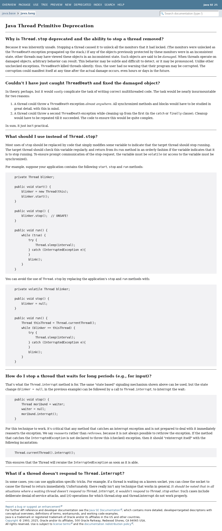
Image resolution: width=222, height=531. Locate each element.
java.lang (28, 13)
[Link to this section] (97, 25)
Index (98, 4)
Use (36, 4)
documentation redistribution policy (107, 524)
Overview (9, 4)
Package (25, 4)
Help (121, 4)
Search (109, 4)
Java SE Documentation (104, 510)
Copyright (11, 520)
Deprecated (82, 4)
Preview (56, 4)
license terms (61, 524)
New (68, 4)
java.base (9, 13)
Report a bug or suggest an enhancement (32, 506)
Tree (44, 4)
